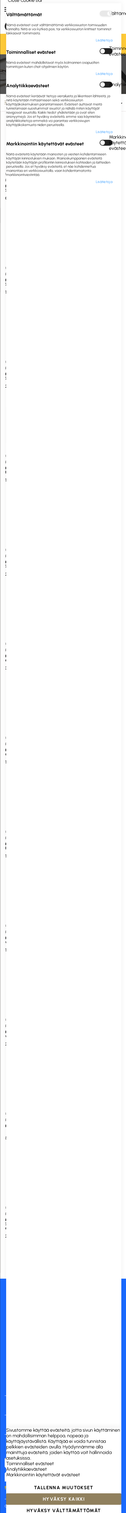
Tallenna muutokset (63, 1487)
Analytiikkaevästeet (111, 84)
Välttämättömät (111, 13)
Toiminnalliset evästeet (111, 51)
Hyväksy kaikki (64, 1499)
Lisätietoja (104, 40)
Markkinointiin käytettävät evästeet (111, 143)
